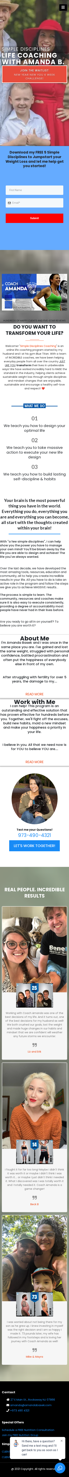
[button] (63, 7)
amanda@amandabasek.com (31, 1405)
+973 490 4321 (19, 1410)
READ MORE (35, 694)
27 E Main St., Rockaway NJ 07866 (32, 1400)
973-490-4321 (34, 835)
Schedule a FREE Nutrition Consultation (28, 1430)
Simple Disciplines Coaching (38, 346)
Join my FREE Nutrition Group (20, 1435)
